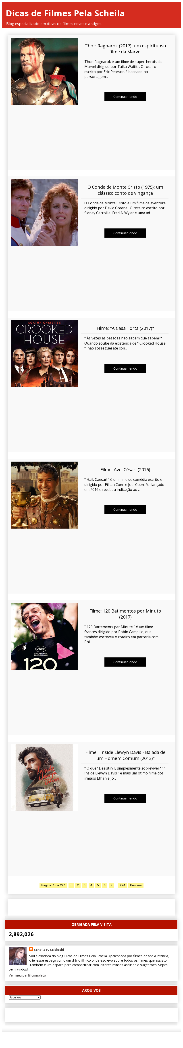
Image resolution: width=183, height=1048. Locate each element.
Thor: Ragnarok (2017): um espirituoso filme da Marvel (125, 49)
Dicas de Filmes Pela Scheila (65, 13)
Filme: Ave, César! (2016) (125, 469)
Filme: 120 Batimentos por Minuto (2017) (125, 614)
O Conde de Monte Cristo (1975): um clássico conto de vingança (125, 190)
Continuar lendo (125, 96)
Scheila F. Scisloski (49, 949)
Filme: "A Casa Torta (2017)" (125, 328)
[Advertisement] (91, 138)
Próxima (136, 885)
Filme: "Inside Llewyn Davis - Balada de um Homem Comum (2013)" (125, 755)
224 (122, 885)
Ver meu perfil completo (27, 975)
